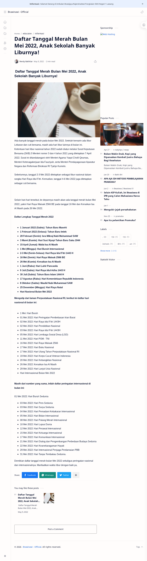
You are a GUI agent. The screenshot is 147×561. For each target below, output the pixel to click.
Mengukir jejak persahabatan (120, 209)
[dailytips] (119, 149)
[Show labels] (109, 250)
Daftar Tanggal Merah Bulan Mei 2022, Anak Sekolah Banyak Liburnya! (28, 498)
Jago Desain (80, 547)
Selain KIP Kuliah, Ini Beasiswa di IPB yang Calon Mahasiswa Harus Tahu (122, 196)
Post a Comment (55, 529)
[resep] (126, 149)
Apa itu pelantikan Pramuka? (120, 220)
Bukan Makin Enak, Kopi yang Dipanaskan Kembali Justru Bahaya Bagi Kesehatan (123, 157)
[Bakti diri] (118, 174)
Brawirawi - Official (18, 11)
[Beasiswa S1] (128, 188)
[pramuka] (119, 216)
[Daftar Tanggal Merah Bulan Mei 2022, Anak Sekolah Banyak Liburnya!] (49, 498)
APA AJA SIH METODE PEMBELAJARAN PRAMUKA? (123, 180)
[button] (142, 12)
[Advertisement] (121, 92)
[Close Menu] (142, 4)
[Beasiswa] (118, 188)
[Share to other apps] (75, 475)
